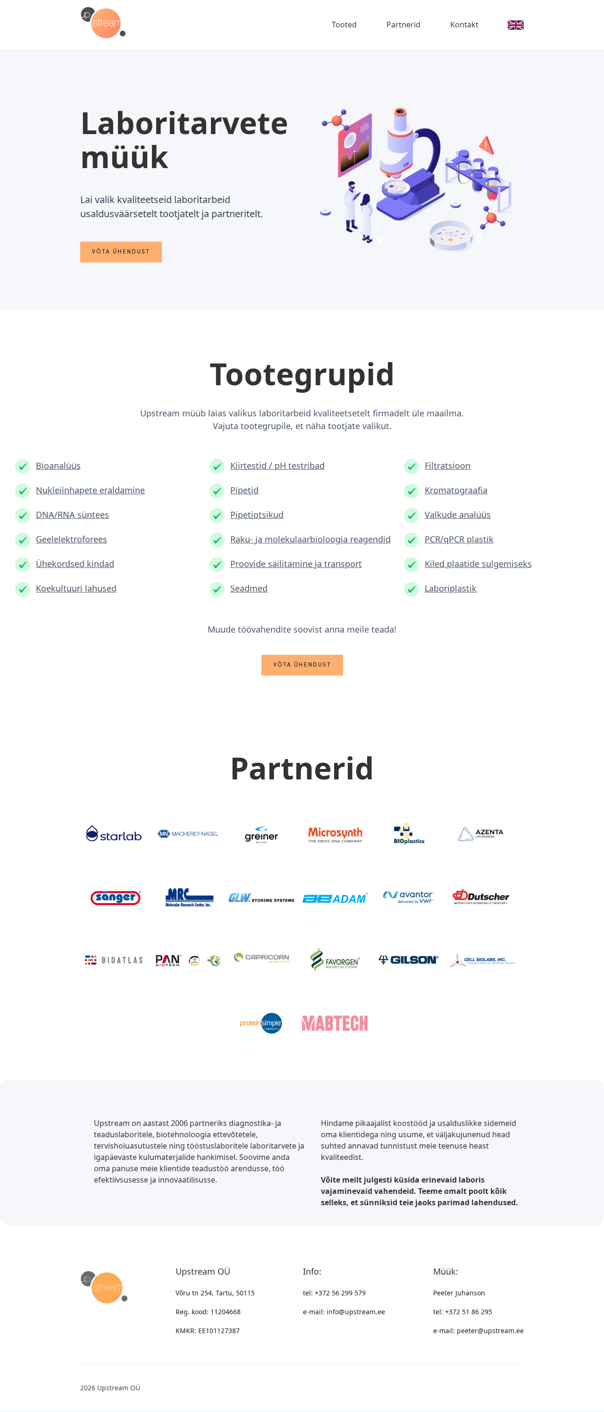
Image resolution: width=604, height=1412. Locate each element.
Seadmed (249, 588)
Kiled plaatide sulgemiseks (478, 563)
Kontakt (464, 24)
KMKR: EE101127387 (208, 1330)
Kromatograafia (456, 490)
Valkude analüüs (458, 514)
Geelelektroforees (71, 539)
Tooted (344, 24)
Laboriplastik (451, 588)
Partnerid (403, 24)
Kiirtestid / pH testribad (277, 465)
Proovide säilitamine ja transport (296, 563)
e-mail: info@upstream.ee (344, 1311)
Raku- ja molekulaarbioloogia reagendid (310, 539)
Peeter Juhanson (459, 1292)
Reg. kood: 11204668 (208, 1311)
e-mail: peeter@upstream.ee (478, 1330)
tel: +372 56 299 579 (334, 1292)
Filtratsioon (447, 465)
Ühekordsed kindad (75, 563)
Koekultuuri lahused (76, 588)
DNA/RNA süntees (72, 514)
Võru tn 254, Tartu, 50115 (215, 1292)
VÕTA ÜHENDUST (121, 252)
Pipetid (244, 490)
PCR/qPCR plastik (459, 539)
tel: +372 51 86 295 (462, 1311)
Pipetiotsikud (257, 514)
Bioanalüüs (58, 465)
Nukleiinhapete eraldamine (90, 490)
